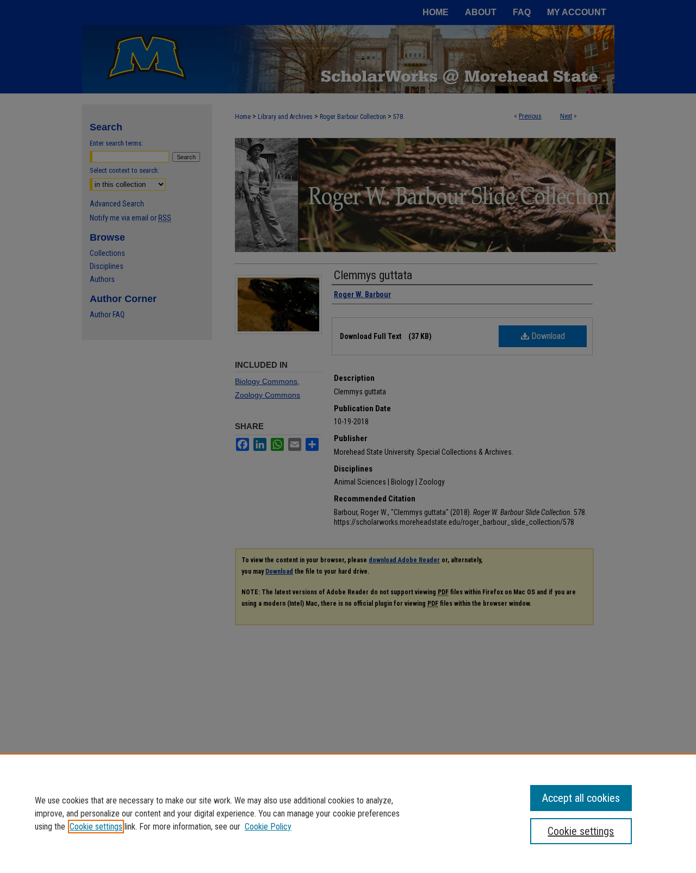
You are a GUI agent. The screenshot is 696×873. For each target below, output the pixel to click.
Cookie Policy (268, 826)
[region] (348, 813)
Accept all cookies (581, 798)
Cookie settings (96, 826)
